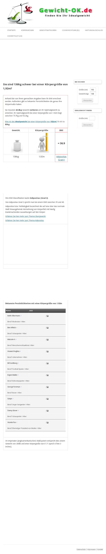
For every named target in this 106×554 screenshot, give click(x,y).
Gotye (9, 399)
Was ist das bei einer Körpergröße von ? (31, 121)
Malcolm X (11, 339)
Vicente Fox (11, 422)
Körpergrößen (27, 30)
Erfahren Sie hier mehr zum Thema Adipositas (24, 220)
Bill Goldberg (12, 363)
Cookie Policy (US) (14, 36)
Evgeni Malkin (12, 375)
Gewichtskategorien (47, 30)
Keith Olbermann (13, 316)
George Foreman (13, 387)
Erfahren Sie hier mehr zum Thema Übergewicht (25, 216)
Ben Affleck (11, 327)
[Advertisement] (35, 63)
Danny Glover (12, 410)
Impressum (91, 549)
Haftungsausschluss (94, 30)
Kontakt (100, 549)
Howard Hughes (13, 351)
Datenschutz (81, 549)
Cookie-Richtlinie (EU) (70, 30)
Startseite (11, 30)
